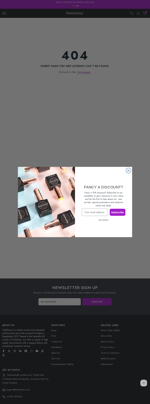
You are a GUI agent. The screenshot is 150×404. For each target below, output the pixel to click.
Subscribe (117, 212)
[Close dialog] (128, 170)
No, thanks (103, 219)
